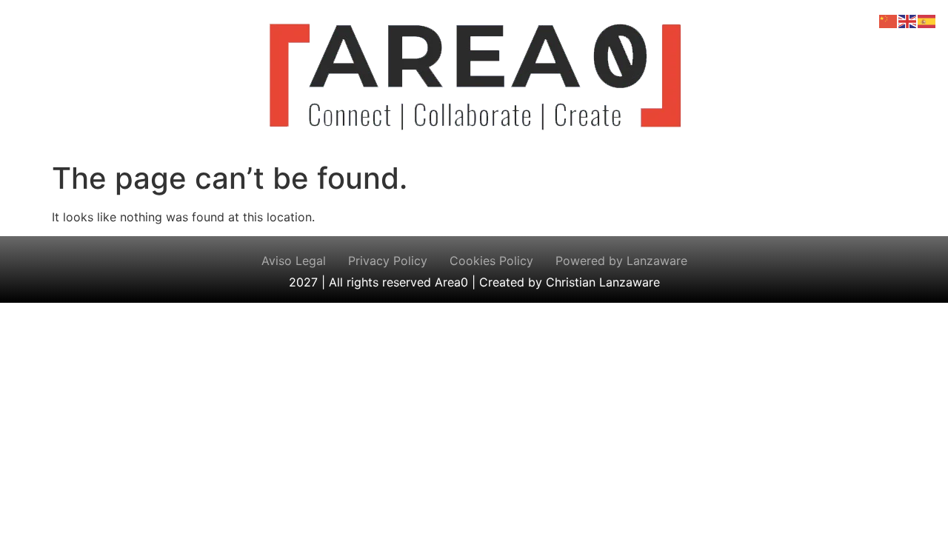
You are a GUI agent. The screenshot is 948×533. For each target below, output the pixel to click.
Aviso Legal (293, 260)
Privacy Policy (387, 260)
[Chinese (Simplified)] (888, 20)
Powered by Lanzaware (621, 260)
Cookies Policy (491, 260)
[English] (908, 20)
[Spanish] (927, 20)
